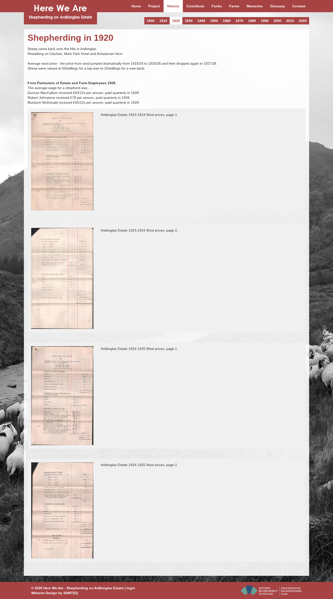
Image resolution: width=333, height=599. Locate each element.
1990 (265, 21)
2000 (277, 21)
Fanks (217, 6)
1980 (252, 21)
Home (136, 6)
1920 (176, 21)
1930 (189, 21)
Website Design (44, 593)
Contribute (195, 6)
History (173, 6)
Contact (298, 6)
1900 (151, 21)
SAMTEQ (70, 593)
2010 (290, 21)
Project (154, 6)
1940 (201, 21)
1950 (214, 21)
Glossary (277, 6)
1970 (239, 21)
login (131, 588)
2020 (303, 21)
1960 (227, 21)
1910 (163, 21)
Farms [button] (234, 6)
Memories (255, 6)
